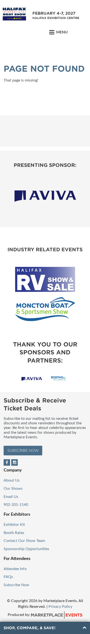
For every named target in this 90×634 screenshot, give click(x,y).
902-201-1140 (16, 505)
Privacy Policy (60, 607)
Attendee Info (15, 569)
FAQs (8, 577)
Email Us (11, 497)
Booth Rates (14, 533)
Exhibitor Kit (14, 525)
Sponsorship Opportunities (26, 549)
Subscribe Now (22, 450)
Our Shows (13, 488)
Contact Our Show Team (24, 541)
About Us (12, 480)
